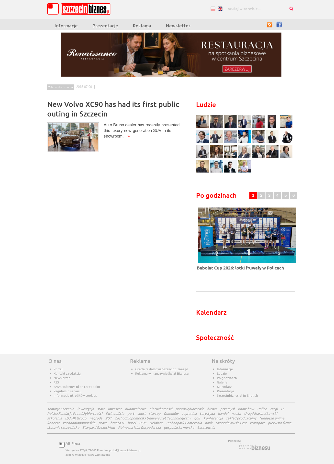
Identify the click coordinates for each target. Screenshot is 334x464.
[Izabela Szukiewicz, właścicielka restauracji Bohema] (217, 157)
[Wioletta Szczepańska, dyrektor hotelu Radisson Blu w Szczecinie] (259, 157)
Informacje (66, 26)
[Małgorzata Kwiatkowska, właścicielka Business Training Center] (245, 157)
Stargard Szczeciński (98, 427)
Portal (58, 369)
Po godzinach (227, 378)
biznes (212, 408)
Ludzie (222, 373)
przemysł (227, 408)
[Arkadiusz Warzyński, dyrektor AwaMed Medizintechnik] (273, 157)
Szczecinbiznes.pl (80, 9)
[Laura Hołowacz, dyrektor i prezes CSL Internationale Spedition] (286, 157)
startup (154, 413)
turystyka (207, 413)
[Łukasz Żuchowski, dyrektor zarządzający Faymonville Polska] (245, 142)
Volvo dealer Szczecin (60, 87)
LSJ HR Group (75, 418)
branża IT (117, 422)
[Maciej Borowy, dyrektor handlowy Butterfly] (273, 127)
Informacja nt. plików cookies (75, 395)
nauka (236, 413)
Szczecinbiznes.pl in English (237, 395)
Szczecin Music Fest (231, 422)
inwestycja (85, 408)
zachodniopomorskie (79, 422)
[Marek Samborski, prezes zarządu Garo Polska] (273, 142)
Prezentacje (105, 26)
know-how (246, 408)
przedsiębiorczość (190, 408)
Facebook (279, 24)
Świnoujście (115, 413)
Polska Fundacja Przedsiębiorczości (74, 413)
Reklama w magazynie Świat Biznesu (162, 373)
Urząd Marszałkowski (260, 413)
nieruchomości (160, 408)
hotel (132, 422)
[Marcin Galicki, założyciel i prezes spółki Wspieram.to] (231, 172)
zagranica (189, 413)
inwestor (115, 408)
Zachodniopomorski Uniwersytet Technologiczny (153, 418)
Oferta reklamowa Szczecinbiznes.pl (161, 369)
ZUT (108, 418)
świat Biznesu (255, 447)
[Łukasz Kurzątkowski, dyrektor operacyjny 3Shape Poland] (203, 157)
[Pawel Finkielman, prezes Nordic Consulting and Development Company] (286, 142)
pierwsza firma (279, 422)
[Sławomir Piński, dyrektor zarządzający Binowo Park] (244, 172)
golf (197, 418)
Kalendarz (224, 386)
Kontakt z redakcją (67, 373)
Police (262, 408)
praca (103, 422)
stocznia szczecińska (63, 427)
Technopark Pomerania (184, 422)
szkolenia (54, 418)
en (220, 9)
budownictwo (135, 408)
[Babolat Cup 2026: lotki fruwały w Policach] (247, 263)
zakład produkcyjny (241, 418)
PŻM (142, 422)
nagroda (95, 418)
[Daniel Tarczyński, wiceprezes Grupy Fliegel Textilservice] (203, 142)
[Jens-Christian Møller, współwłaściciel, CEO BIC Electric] (259, 127)
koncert (53, 422)
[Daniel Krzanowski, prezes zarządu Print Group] (259, 142)
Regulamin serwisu (67, 391)
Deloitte (156, 422)
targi (274, 408)
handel (223, 413)
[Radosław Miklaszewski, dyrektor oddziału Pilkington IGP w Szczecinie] (203, 172)
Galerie (222, 382)
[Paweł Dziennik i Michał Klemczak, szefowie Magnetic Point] (231, 157)
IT (282, 408)
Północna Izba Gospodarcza (139, 427)
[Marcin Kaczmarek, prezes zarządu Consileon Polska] (231, 142)
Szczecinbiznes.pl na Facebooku (77, 386)
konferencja (213, 418)
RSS (269, 24)
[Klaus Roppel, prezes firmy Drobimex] (217, 142)
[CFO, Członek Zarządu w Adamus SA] (217, 127)
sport (141, 413)
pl (213, 9)
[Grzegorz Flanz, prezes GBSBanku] (203, 127)
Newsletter (178, 26)
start (101, 408)
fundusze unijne (271, 418)
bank (208, 422)
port (130, 413)
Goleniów (171, 413)
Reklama (142, 26)
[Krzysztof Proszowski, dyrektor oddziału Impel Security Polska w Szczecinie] (217, 172)
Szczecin (67, 408)
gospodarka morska (179, 427)
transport (257, 422)
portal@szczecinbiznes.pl (124, 450)
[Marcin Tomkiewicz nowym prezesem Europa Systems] (245, 127)
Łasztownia (206, 427)
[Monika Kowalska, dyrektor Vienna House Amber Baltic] (286, 127)
